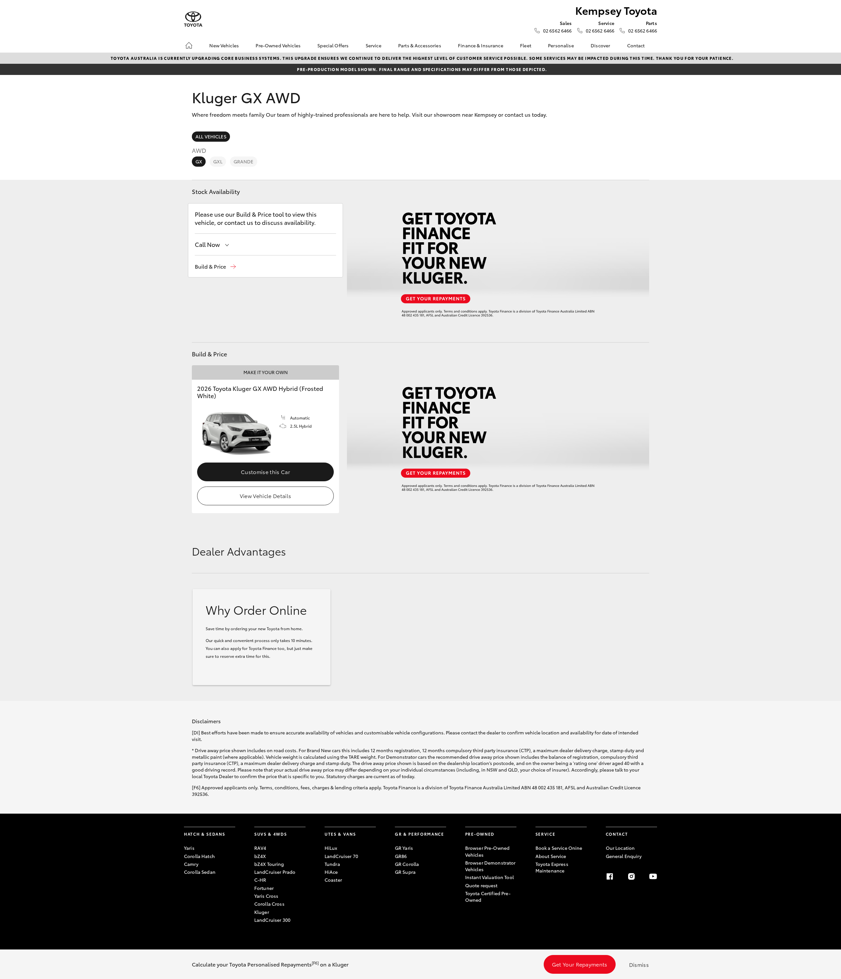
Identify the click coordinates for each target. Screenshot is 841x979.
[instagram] (631, 876)
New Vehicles (224, 45)
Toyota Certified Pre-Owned (488, 896)
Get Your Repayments (579, 964)
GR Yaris (404, 848)
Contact (636, 45)
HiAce (331, 872)
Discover (600, 45)
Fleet (525, 45)
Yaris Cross (266, 896)
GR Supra (405, 872)
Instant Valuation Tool (489, 877)
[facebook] (610, 876)
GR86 (401, 856)
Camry (191, 864)
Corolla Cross (269, 903)
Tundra (332, 864)
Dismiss (639, 964)
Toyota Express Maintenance (551, 867)
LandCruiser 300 (272, 920)
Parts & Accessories (419, 45)
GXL (217, 161)
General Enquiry (624, 856)
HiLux (331, 848)
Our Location (620, 848)
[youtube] (653, 876)
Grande (244, 161)
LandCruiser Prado (274, 872)
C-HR (260, 879)
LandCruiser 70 (341, 856)
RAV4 (260, 848)
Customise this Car (265, 471)
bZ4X (260, 856)
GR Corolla (407, 864)
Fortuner (264, 888)
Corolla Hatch (199, 856)
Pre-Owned (479, 834)
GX (198, 161)
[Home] (189, 45)
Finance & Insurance (480, 45)
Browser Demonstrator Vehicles (490, 865)
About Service (550, 856)
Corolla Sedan (200, 872)
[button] (215, 266)
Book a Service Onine (558, 848)
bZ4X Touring (269, 864)
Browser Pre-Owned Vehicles (487, 851)
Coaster (333, 879)
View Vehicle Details (265, 495)
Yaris (189, 848)
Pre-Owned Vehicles (278, 45)
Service (373, 45)
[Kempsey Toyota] (193, 19)
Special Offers (333, 45)
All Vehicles (210, 136)
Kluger (261, 912)
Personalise (561, 45)
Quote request (481, 885)
